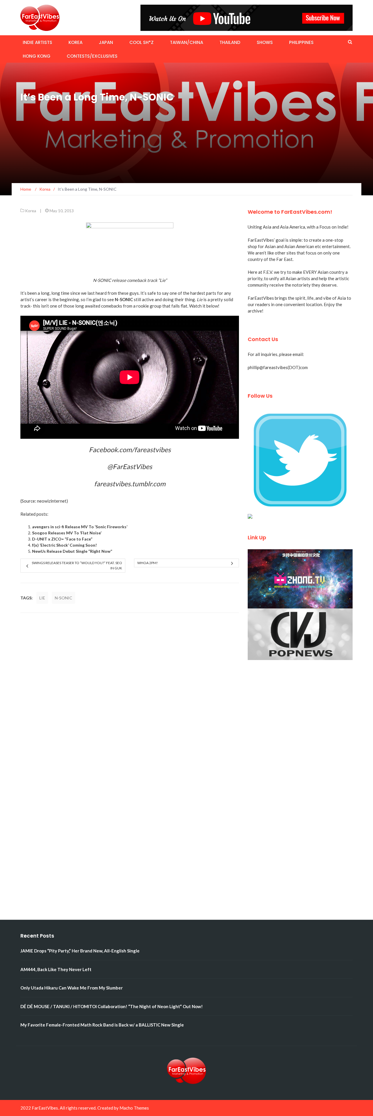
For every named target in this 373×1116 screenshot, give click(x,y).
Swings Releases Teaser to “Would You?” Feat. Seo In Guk (77, 565)
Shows (265, 42)
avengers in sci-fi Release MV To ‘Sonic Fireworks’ (79, 526)
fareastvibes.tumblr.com (130, 484)
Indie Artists (37, 42)
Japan (106, 42)
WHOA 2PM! (147, 563)
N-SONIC (63, 597)
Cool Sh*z (141, 42)
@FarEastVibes (129, 466)
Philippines (301, 42)
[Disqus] (129, 694)
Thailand (229, 42)
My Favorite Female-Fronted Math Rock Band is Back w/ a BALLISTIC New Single (102, 1024)
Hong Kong (36, 56)
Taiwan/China (186, 42)
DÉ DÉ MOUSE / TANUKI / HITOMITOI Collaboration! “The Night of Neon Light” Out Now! (111, 1006)
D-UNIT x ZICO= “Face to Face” (62, 538)
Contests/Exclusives (92, 56)
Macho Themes (134, 1107)
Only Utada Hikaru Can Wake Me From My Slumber (71, 987)
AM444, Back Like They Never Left (56, 969)
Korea (75, 42)
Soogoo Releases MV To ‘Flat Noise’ (66, 532)
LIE (42, 597)
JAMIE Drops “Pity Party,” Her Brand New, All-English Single (80, 950)
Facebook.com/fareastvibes (130, 449)
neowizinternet (51, 500)
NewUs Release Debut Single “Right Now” (72, 551)
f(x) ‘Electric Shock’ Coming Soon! (64, 545)
